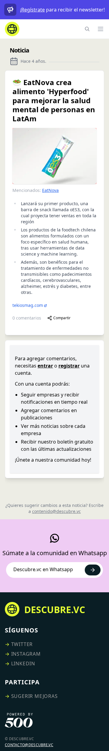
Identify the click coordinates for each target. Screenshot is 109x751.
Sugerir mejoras (34, 696)
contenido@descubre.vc (56, 511)
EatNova (50, 190)
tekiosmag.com (27, 305)
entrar (45, 365)
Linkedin (23, 663)
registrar (69, 365)
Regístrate (33, 9)
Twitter (22, 644)
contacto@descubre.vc (29, 744)
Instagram (26, 654)
